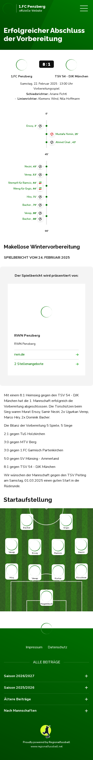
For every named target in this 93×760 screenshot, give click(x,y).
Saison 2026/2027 (19, 676)
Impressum (34, 647)
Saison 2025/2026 (19, 687)
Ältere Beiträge (17, 699)
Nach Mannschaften (20, 710)
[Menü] (83, 8)
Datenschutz (57, 647)
